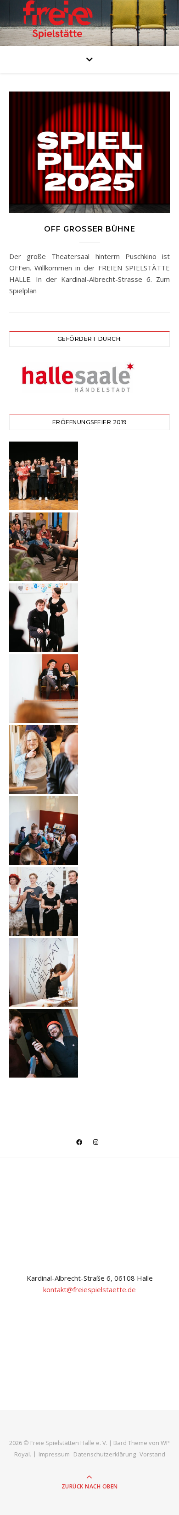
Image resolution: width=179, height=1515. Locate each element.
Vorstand (152, 1454)
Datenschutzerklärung (104, 1454)
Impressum (54, 1454)
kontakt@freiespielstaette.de (89, 1289)
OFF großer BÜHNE (89, 229)
